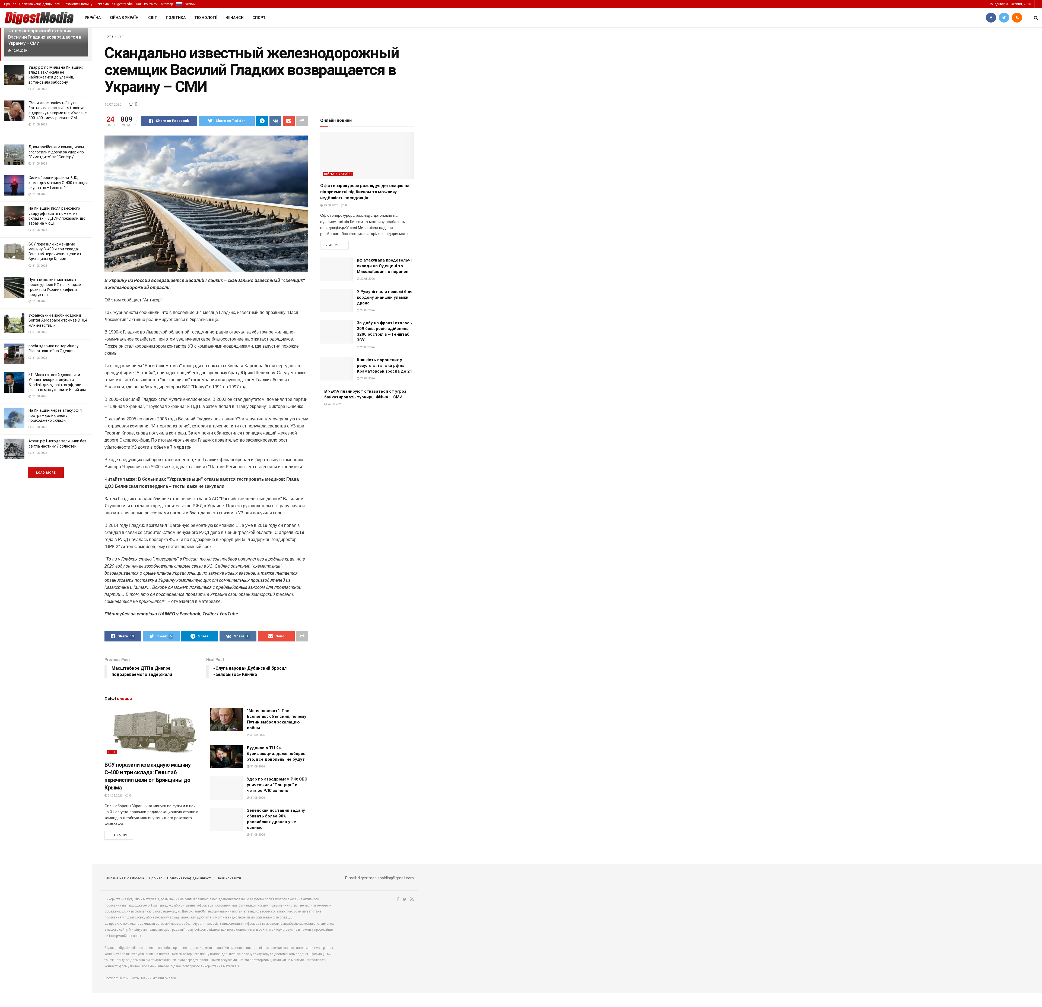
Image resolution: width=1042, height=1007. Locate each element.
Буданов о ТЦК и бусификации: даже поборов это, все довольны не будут (276, 753)
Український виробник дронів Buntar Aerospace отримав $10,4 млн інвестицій (57, 320)
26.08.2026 (334, 404)
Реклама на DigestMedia (114, 4)
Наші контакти (147, 4)
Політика (176, 17)
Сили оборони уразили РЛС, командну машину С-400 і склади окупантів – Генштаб (58, 182)
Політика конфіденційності (39, 4)
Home (108, 36)
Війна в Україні (124, 17)
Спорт (259, 17)
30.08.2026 (367, 279)
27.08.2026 (367, 310)
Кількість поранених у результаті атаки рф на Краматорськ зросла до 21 (384, 365)
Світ (152, 17)
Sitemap (167, 4)
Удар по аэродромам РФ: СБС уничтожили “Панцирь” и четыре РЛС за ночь (277, 785)
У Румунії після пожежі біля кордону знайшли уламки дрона (384, 297)
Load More (46, 472)
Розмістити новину (77, 4)
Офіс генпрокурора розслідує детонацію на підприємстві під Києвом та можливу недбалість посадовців (364, 191)
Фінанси (235, 17)
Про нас (10, 4)
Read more (119, 835)
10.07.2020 (112, 104)
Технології (205, 17)
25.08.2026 (367, 347)
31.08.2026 (114, 795)
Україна (93, 17)
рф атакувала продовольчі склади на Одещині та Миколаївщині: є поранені (384, 266)
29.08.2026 (330, 205)
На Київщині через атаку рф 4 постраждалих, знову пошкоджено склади (55, 415)
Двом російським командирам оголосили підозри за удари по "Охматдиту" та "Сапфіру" (56, 152)
